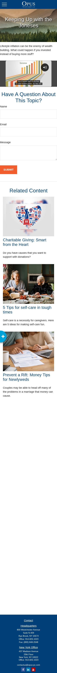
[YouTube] (33, 670)
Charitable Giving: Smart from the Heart (24, 242)
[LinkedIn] (28, 670)
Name (3, 106)
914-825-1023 (31, 639)
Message (5, 142)
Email (3, 124)
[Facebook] (23, 670)
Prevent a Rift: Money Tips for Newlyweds (26, 377)
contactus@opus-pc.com (28, 665)
